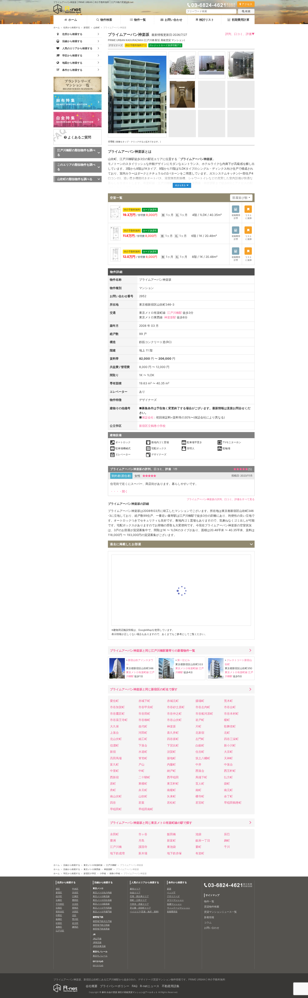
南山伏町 (116, 796)
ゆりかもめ (98, 965)
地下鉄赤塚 (174, 853)
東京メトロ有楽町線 (137, 672)
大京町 (228, 751)
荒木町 (228, 700)
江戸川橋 (116, 846)
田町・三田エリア (138, 900)
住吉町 (199, 751)
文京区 (75, 904)
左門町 (199, 739)
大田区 (75, 911)
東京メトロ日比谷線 (102, 900)
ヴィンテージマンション (178, 907)
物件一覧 (140, 19)
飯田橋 (171, 834)
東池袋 (171, 846)
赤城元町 (173, 700)
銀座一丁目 (202, 840)
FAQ (134, 986)
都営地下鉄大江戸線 (102, 921)
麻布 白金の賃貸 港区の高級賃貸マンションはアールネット (130, 992)
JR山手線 (97, 938)
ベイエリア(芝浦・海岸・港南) (144, 911)
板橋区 (59, 919)
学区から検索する (71, 873)
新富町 (171, 840)
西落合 (199, 770)
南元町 (228, 790)
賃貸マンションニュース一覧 (220, 911)
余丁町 (228, 796)
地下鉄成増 (117, 853)
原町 (113, 783)
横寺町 (199, 796)
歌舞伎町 (230, 726)
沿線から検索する (71, 865)
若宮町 (199, 802)
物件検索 (106, 19)
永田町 (114, 834)
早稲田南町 (145, 809)
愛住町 (114, 700)
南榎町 (171, 790)
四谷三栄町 (231, 739)
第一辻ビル (183, 660)
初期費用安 (172, 911)
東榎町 (142, 783)
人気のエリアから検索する (145, 882)
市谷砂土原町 (176, 707)
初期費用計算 (240, 19)
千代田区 (60, 904)
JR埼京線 (97, 942)
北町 (227, 732)
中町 (141, 770)
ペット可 (171, 892)
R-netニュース (149, 986)
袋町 (227, 783)
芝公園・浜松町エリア (140, 907)
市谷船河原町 (204, 713)
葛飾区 (59, 927)
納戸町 (171, 770)
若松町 (171, 802)
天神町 (228, 758)
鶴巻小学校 (115, 873)
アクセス (247, 4)
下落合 (142, 745)
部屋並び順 (240, 197)
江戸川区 (60, 930)
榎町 (227, 720)
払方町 (228, 777)
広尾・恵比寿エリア (139, 896)
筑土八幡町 (202, 758)
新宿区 (87, 27)
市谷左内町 (202, 707)
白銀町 (199, 745)
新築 (169, 888)
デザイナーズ (173, 896)
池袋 (198, 834)
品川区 (59, 896)
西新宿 (114, 777)
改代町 (142, 726)
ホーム (72, 19)
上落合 (114, 732)
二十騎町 (144, 777)
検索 (247, 11)
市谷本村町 (231, 713)
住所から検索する (71, 27)
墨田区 (75, 900)
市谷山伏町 (174, 720)
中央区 (75, 888)
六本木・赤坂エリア (139, 904)
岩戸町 (199, 720)
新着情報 (209, 917)
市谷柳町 (144, 720)
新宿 (113, 751)
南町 (198, 790)
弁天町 (142, 790)
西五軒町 (230, 770)
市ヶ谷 (142, 834)
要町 (198, 846)
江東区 (75, 896)
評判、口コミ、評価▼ (240, 34)
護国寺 (142, 846)
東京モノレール (100, 955)
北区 (74, 915)
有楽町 (199, 853)
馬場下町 (201, 777)
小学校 (103, 873)
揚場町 (199, 700)
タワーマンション (175, 900)
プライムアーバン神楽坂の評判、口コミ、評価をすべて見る (221, 499)
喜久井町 (173, 732)
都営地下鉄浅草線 (101, 928)
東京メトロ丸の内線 (102, 892)
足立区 (75, 923)
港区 (58, 888)
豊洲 (113, 840)
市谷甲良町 (145, 707)
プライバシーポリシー (114, 986)
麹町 (227, 840)
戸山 (141, 764)
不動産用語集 (170, 986)
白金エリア (135, 892)
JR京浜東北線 (99, 946)
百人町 (199, 783)
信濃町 (114, 745)
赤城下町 (144, 700)
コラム (208, 922)
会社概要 (91, 986)
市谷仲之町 (174, 713)
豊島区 (75, 907)
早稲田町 (116, 809)
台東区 (59, 900)
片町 (198, 726)
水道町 (142, 751)
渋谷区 (75, 892)
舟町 (113, 790)
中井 (198, 764)
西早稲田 (173, 777)
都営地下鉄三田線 (101, 925)
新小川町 (230, 745)
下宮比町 (173, 745)
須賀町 (171, 751)
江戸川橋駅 (174, 312)
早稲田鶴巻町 (233, 802)
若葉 (141, 802)
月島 (141, 840)
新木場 (142, 853)
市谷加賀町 (117, 707)
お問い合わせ (173, 19)
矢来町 (171, 796)
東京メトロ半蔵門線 (102, 911)
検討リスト (206, 19)
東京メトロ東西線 (92, 869)
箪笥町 (142, 758)
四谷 (113, 802)
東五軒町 (173, 783)
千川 (227, 846)
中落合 (228, 764)
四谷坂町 (173, 739)
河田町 (142, 732)
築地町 (171, 758)
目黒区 (59, 907)
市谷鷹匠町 (117, 713)
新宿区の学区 (90, 873)
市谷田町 (144, 713)
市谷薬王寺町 (119, 720)
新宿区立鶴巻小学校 (152, 425)
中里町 (114, 770)
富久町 (114, 764)
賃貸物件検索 (211, 906)
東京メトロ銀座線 (101, 903)
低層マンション (174, 904)
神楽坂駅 (170, 317)
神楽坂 (171, 726)
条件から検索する (177, 882)
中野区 (59, 915)
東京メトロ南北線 (101, 896)
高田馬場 (116, 758)
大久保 (114, 726)
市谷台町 (230, 707)
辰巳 (227, 834)
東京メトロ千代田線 (102, 907)
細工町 (142, 739)
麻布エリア (135, 888)
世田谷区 (60, 911)
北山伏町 (116, 739)
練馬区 (75, 927)
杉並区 (59, 923)
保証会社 (148, 417)
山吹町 (96, 27)
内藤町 (171, 764)
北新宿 (199, 732)
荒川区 (75, 919)
